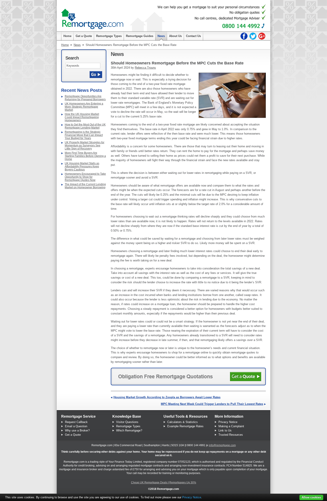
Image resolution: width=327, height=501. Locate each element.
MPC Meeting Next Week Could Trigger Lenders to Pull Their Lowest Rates (212, 404)
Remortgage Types (128, 426)
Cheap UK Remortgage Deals (149, 482)
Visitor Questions (127, 422)
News (77, 45)
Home (65, 45)
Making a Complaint (231, 426)
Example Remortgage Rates (185, 426)
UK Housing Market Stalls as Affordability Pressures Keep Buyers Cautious (82, 166)
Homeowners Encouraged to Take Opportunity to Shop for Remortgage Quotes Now (85, 177)
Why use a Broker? (77, 430)
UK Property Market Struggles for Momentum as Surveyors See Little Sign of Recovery (84, 145)
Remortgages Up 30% (182, 482)
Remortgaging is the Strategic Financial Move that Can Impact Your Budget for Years (84, 135)
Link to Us (225, 430)
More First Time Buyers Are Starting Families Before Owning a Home (85, 156)
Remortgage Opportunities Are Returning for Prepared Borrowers (85, 98)
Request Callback (76, 422)
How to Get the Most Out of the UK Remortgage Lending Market (85, 126)
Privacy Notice (227, 422)
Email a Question (76, 426)
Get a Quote (73, 434)
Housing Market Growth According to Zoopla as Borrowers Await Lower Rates (166, 397)
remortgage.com (92, 16)
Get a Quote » (245, 376)
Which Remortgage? (129, 430)
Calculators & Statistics (182, 422)
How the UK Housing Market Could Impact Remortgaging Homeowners (82, 117)
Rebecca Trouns (145, 67)
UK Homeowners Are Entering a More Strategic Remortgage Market (84, 106)
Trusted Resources (230, 434)
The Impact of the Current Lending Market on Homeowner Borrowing (85, 186)
